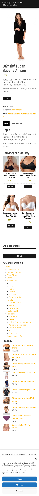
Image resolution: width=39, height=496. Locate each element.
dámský (5, 79)
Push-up (12, 331)
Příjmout (20, 479)
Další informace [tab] (18, 123)
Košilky (11, 289)
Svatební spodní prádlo (15, 336)
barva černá (25, 113)
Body (11, 283)
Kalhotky (10, 300)
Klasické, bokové (15, 303)
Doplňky (9, 278)
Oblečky (12, 292)
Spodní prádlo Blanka (12, 2)
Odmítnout (19, 485)
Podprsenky (11, 314)
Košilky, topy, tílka (13, 311)
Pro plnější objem (15, 328)
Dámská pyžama (13, 270)
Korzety (11, 286)
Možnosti (19, 491)
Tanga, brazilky (14, 308)
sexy (10, 79)
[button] (36, 459)
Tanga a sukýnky (15, 297)
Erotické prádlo (12, 281)
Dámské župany (16, 110)
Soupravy (12, 294)
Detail (7, 99)
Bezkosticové (13, 317)
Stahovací (12, 306)
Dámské (8, 267)
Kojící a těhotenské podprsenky (20, 322)
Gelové (11, 319)
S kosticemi (13, 333)
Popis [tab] (6, 123)
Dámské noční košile (14, 272)
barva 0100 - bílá (14, 113)
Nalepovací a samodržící (17, 325)
